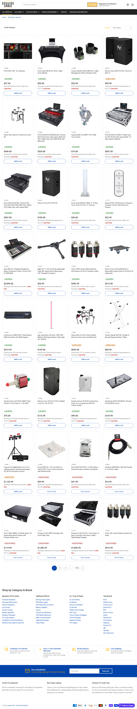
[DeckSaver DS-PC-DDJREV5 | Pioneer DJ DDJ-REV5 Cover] (119, 381)
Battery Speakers (8, 612)
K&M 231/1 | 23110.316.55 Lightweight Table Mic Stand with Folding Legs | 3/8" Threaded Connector (51, 271)
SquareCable (11, 705)
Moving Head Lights (43, 600)
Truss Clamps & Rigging (78, 615)
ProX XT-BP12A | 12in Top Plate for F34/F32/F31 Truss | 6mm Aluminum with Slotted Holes (51, 469)
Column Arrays (7, 610)
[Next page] (82, 568)
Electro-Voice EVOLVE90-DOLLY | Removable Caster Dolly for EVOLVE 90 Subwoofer (119, 271)
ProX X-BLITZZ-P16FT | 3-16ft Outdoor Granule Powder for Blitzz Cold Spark (84, 468)
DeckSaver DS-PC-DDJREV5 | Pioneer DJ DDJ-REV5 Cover (118, 402)
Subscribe (105, 671)
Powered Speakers (8, 600)
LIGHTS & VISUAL (31, 12)
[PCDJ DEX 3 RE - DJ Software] (18, 51)
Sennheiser (107, 618)
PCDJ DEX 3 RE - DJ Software (14, 71)
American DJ (107, 605)
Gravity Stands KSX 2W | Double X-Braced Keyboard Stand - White (117, 336)
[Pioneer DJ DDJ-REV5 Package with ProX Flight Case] (52, 513)
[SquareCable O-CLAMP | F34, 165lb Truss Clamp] (85, 115)
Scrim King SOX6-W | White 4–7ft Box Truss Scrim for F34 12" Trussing (84, 204)
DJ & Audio (18, 12)
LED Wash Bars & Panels (44, 605)
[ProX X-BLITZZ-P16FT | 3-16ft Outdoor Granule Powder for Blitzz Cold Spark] (85, 447)
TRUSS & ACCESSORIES (49, 12)
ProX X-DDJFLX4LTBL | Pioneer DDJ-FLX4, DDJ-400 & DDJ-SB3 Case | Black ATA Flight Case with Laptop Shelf (17, 205)
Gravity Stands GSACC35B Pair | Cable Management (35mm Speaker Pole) (84, 72)
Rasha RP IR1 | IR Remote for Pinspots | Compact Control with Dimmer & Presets (119, 205)
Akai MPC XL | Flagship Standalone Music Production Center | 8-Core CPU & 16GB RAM (17, 271)
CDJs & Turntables (76, 605)
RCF (104, 610)
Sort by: (107, 28)
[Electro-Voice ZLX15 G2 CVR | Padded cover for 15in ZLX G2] (52, 381)
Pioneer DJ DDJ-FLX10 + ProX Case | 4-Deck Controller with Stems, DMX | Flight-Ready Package (85, 535)
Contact (64, 12)
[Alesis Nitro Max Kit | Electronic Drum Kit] (18, 115)
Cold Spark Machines (43, 615)
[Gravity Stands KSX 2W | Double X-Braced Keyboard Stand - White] (119, 315)
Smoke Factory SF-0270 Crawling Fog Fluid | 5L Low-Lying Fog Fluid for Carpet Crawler (84, 403)
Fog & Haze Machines (43, 612)
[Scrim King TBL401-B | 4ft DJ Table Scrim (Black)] (52, 51)
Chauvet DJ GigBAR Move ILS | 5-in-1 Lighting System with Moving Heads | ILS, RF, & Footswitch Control (17, 469)
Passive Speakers (8, 605)
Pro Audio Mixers (8, 618)
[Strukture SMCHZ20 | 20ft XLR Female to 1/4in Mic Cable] (119, 447)
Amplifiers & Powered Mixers (12, 620)
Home (4, 17)
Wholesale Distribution (78, 12)
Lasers (38, 610)
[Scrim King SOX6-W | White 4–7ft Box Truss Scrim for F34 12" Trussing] (85, 183)
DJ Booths (73, 607)
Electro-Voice (108, 612)
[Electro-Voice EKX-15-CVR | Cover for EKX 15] (119, 51)
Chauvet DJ (107, 607)
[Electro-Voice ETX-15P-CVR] (52, 183)
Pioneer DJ (107, 625)
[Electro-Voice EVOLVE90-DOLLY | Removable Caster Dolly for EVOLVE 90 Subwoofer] (119, 249)
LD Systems (107, 620)
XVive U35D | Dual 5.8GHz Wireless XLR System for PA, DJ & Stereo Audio (84, 270)
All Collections (108, 633)
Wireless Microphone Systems (13, 623)
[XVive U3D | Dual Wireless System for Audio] (119, 513)
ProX (105, 600)
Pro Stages (73, 623)
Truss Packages (75, 618)
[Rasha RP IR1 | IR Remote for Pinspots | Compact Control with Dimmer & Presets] (119, 183)
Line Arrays (6, 607)
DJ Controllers (75, 600)
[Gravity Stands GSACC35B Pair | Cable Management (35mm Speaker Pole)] (85, 51)
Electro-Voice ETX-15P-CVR (47, 203)
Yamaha (106, 630)
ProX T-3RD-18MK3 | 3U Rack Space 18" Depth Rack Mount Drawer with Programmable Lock (18, 535)
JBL (104, 628)
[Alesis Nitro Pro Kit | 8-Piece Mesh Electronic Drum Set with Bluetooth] (85, 315)
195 (77, 568)
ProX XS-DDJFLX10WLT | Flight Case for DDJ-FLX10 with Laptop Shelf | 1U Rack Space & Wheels (118, 137)
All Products (7, 12)
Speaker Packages (8, 615)
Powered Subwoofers (9, 602)
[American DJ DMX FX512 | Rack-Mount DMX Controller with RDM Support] (18, 315)
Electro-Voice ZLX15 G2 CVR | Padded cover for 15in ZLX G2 (51, 402)
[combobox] (59, 4)
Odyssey (106, 623)
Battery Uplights (41, 607)
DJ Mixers (73, 602)
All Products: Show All (14, 17)
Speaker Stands (75, 620)
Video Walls (40, 623)
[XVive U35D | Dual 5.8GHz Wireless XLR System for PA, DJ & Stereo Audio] (85, 249)
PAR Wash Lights (42, 602)
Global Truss (107, 602)
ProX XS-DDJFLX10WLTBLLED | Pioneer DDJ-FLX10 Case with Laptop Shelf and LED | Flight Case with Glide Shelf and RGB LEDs (52, 138)
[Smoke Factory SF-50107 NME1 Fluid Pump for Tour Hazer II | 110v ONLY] (18, 381)
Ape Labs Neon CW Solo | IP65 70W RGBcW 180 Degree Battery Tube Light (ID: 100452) (51, 337)
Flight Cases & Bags (77, 610)
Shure (105, 615)
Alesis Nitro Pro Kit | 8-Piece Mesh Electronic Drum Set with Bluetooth (83, 336)
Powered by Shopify (22, 705)
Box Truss (73, 612)
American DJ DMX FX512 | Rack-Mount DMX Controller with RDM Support (18, 336)
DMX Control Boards (43, 618)
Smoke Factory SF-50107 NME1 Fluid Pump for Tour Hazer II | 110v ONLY (17, 402)
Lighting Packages (42, 620)
